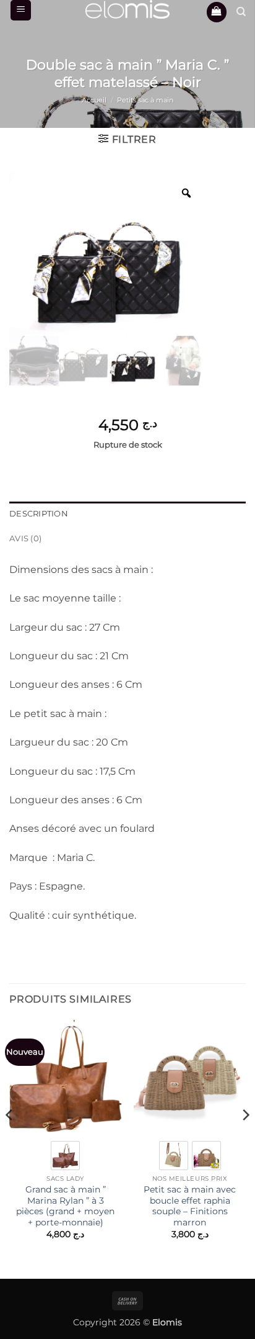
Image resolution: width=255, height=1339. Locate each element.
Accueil (94, 100)
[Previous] (9, 1140)
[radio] (65, 1156)
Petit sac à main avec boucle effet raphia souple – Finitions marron (190, 1205)
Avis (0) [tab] (25, 538)
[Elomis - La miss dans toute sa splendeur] (127, 9)
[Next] (245, 1140)
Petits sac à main (145, 100)
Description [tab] (38, 513)
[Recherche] (241, 12)
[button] (21, 10)
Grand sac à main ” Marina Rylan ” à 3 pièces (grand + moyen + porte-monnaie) (65, 1205)
